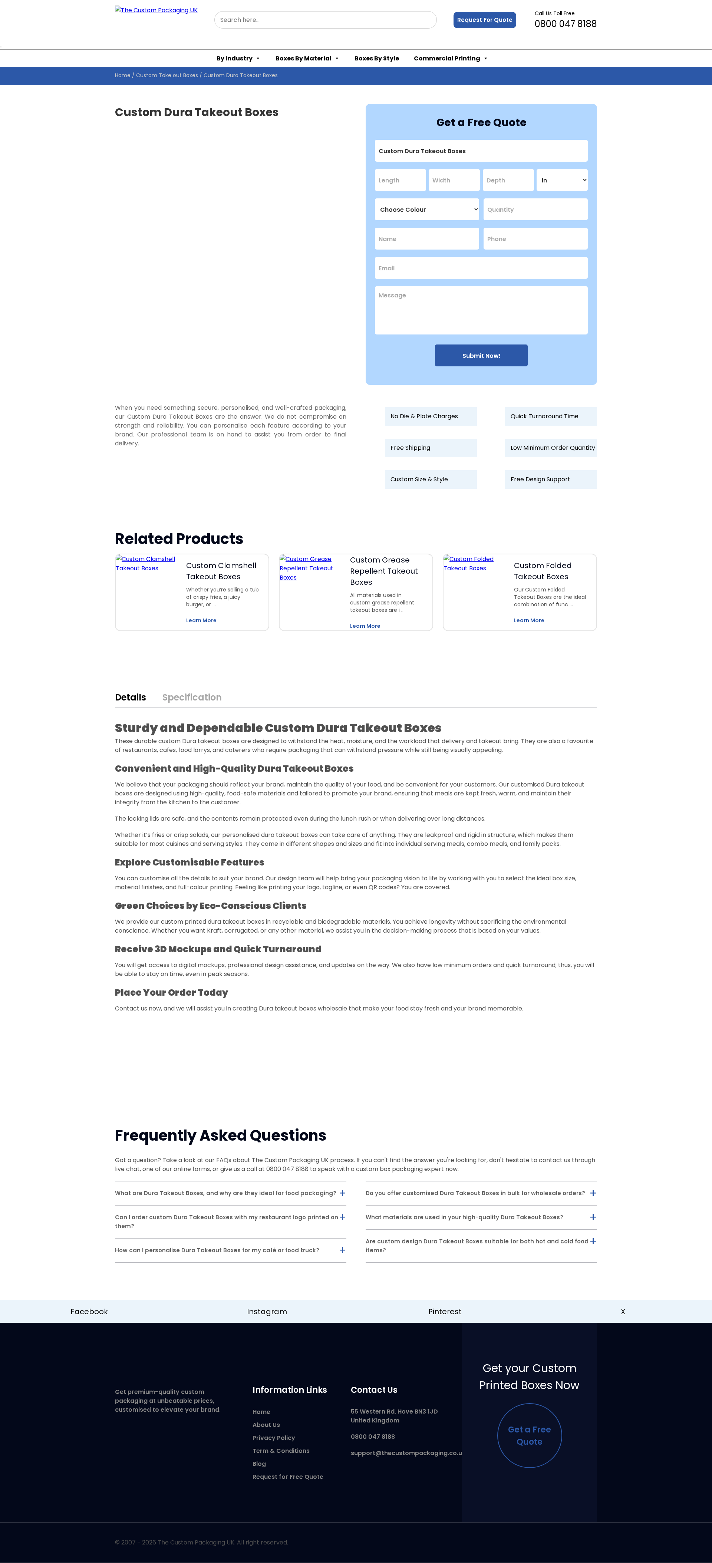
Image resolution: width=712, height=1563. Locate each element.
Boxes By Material (304, 58)
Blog (259, 1464)
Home (123, 75)
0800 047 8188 (566, 20)
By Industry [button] (235, 58)
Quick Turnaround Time (544, 416)
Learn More (201, 620)
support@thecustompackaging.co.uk (408, 1453)
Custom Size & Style (419, 479)
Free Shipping (410, 447)
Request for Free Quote (288, 1477)
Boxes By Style (377, 58)
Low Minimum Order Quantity (553, 447)
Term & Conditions (281, 1451)
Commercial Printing (447, 58)
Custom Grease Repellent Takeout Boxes (384, 571)
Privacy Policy (274, 1438)
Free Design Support (540, 479)
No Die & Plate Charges (424, 416)
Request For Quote (484, 20)
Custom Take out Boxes (167, 75)
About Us (266, 1425)
